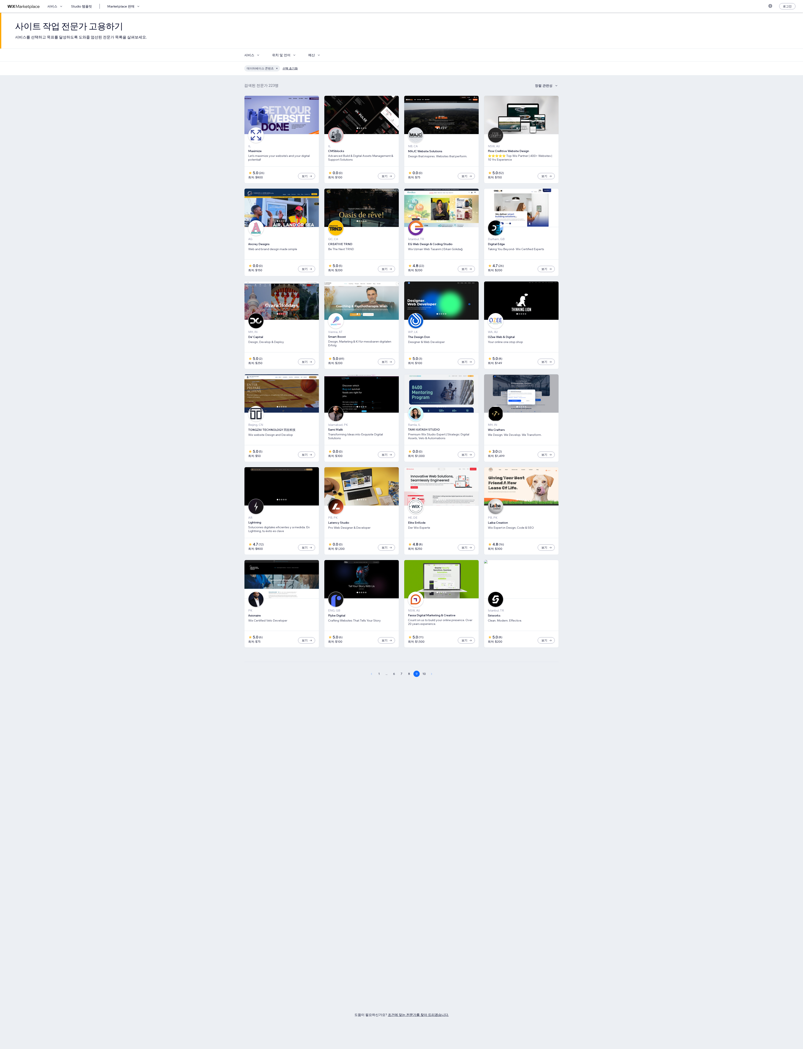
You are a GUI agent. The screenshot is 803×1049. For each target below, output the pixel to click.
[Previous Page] (371, 674)
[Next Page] (431, 674)
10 (424, 674)
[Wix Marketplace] (24, 6)
